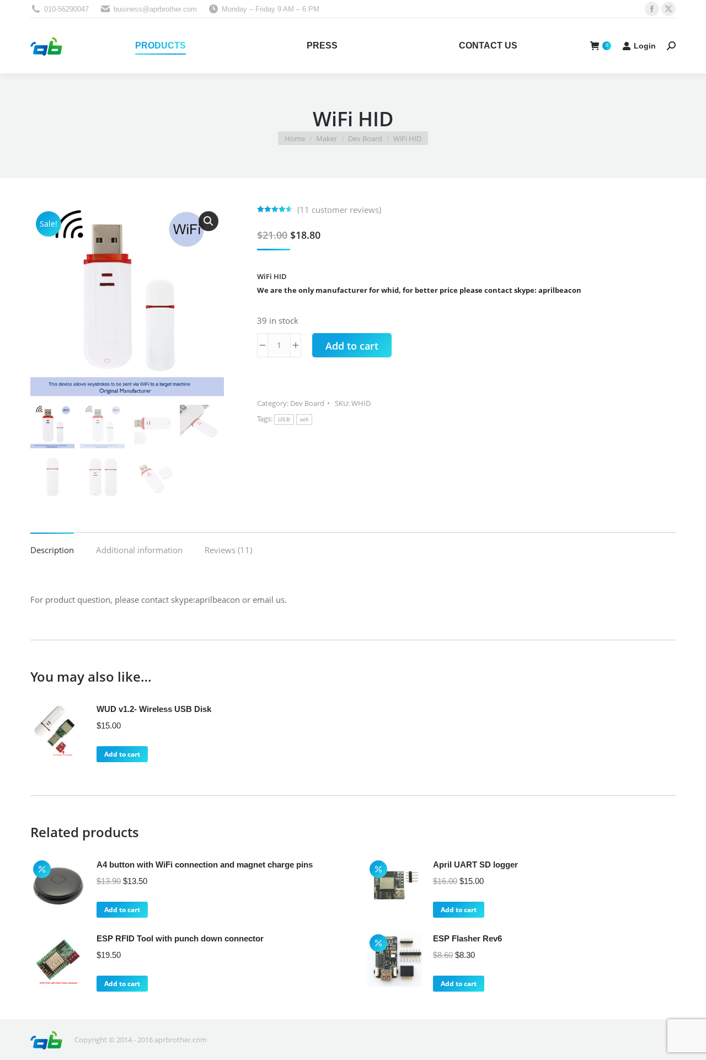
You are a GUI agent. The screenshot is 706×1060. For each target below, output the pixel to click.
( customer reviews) (339, 209)
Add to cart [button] (122, 754)
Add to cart (351, 345)
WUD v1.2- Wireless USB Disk (154, 709)
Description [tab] (52, 549)
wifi (304, 419)
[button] (208, 221)
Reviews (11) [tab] (228, 549)
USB (284, 419)
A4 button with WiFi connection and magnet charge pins (205, 864)
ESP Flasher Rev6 (467, 938)
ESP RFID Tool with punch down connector (180, 938)
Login (645, 45)
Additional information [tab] (139, 549)
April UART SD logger (475, 864)
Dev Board (307, 403)
